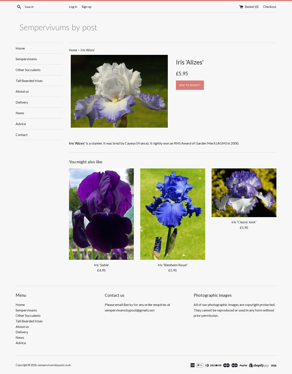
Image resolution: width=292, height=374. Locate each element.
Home (20, 48)
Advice (21, 124)
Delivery (22, 102)
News (20, 113)
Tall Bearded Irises (29, 81)
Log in (73, 7)
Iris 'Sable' (101, 265)
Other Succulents (28, 70)
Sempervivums (26, 59)
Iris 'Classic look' (244, 222)
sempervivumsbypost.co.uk (54, 365)
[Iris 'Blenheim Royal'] (172, 214)
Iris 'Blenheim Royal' (172, 265)
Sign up (86, 7)
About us (22, 91)
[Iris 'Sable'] (101, 214)
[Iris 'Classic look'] (244, 192)
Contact (22, 135)
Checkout (269, 7)
